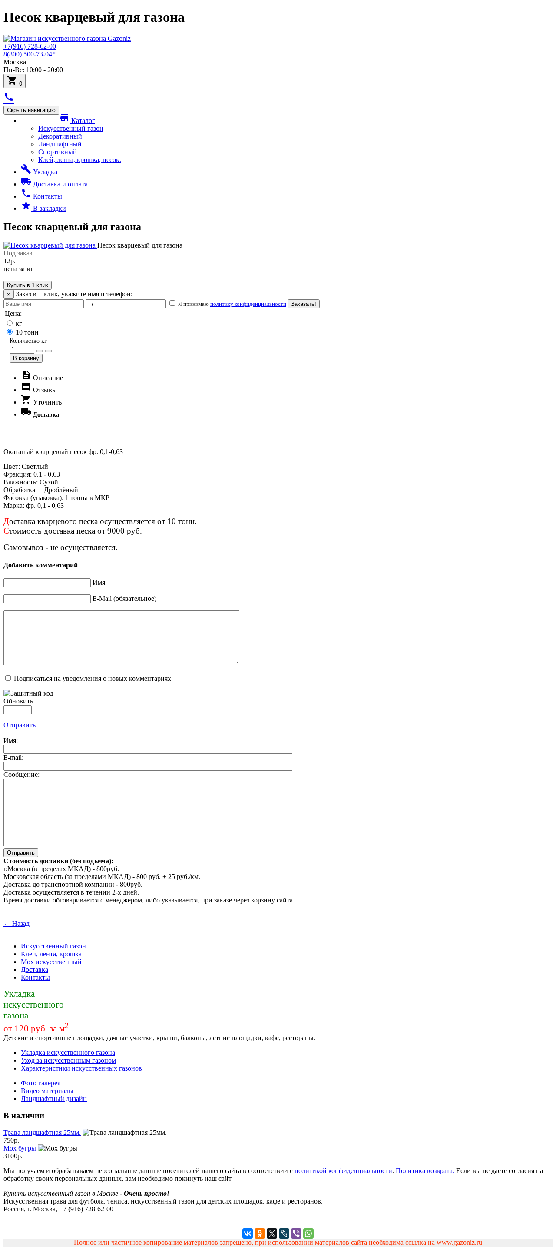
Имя (99, 582)
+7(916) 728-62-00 (29, 46)
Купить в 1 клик (27, 285)
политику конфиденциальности (248, 304)
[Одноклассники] (260, 1233)
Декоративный (60, 136)
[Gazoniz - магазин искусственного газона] (67, 38)
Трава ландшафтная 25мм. (42, 1132)
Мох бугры (19, 1148)
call (8, 97)
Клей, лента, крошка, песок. (79, 159)
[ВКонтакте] (247, 1233)
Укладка (39, 172)
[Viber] (296, 1233)
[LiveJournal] (284, 1233)
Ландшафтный (60, 144)
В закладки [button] (43, 208)
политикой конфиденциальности (343, 1170)
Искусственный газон (70, 128)
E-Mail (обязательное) (124, 598)
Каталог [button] (77, 120)
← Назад (16, 923)
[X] (272, 1233)
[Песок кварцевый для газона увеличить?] (50, 245)
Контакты (41, 196)
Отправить (19, 725)
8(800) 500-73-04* (29, 54)
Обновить (18, 701)
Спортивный (57, 152)
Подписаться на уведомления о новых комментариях (92, 678)
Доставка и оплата (54, 184)
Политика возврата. (425, 1170)
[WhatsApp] (308, 1233)
